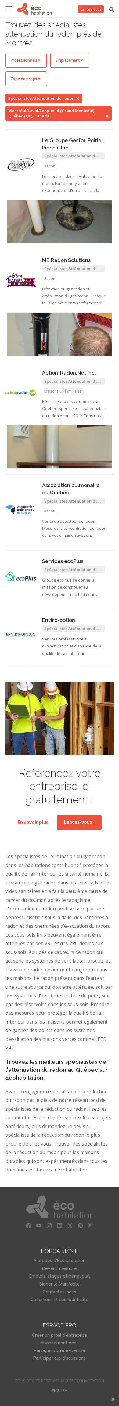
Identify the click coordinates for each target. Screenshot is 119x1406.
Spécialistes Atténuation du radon (41, 98)
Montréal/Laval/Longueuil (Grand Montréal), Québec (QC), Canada (52, 113)
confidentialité (73, 1299)
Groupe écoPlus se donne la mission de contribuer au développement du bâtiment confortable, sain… (68, 588)
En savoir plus (33, 822)
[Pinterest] (80, 1225)
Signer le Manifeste (59, 1284)
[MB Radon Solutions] (20, 280)
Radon (49, 166)
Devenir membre (59, 1268)
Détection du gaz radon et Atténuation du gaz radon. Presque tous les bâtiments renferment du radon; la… (74, 296)
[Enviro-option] (20, 635)
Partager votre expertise (59, 1350)
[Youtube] (38, 1225)
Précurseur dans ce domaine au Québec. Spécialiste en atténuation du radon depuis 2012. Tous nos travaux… (74, 409)
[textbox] (26, 60)
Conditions (41, 1299)
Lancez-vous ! (79, 822)
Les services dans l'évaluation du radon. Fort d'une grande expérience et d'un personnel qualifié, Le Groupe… (72, 184)
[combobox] (26, 60)
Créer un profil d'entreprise (59, 1335)
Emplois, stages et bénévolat (59, 1276)
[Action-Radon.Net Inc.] (20, 393)
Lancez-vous (91, 9)
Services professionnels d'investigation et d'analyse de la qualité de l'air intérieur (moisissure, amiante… (71, 647)
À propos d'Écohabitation (59, 1260)
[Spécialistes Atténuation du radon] (59, 222)
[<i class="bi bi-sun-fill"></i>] (112, 1399)
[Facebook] (28, 1225)
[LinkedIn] (59, 1225)
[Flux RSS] (90, 1225)
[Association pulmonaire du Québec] (20, 509)
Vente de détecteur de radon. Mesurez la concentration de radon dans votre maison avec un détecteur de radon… (74, 529)
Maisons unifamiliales (62, 391)
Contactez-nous (59, 1291)
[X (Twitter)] (70, 1225)
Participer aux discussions (59, 1358)
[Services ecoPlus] (20, 576)
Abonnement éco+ (59, 1342)
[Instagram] (49, 1225)
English (59, 1390)
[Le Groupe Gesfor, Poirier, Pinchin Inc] (20, 164)
